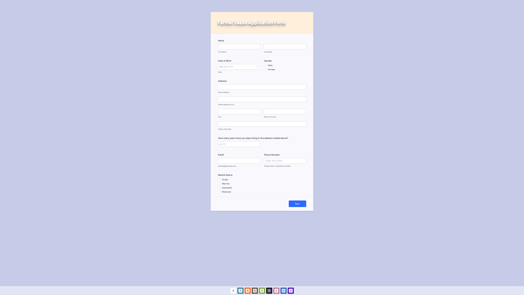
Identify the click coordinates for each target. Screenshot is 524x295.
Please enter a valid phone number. (277, 166)
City (219, 117)
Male (270, 65)
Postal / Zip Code (224, 129)
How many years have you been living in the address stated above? (253, 138)
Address (222, 81)
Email (221, 154)
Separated (227, 187)
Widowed (226, 192)
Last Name (268, 52)
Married (225, 183)
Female (271, 69)
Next (297, 203)
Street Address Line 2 (226, 105)
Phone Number (272, 154)
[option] (233, 290)
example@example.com (227, 166)
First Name (222, 52)
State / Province (270, 117)
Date (220, 72)
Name (221, 40)
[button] (257, 67)
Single (225, 179)
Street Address (223, 92)
